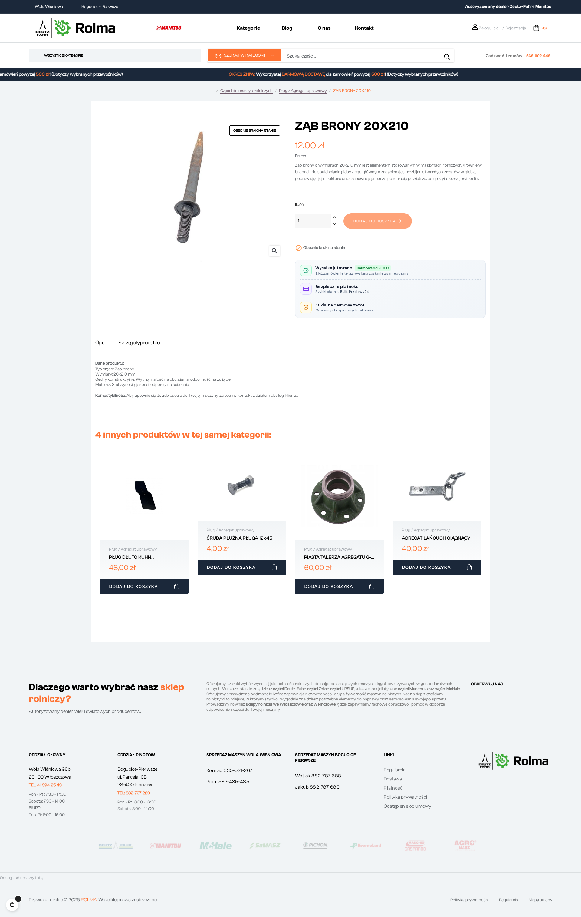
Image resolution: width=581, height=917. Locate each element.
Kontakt (364, 28)
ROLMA (89, 899)
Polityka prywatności (405, 797)
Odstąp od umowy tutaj (22, 878)
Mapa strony (540, 900)
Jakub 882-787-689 (317, 787)
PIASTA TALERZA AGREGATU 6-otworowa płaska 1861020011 (337, 558)
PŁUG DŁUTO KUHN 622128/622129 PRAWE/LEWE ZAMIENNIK (143, 558)
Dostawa (393, 779)
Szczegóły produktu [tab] (139, 342)
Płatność (393, 788)
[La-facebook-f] (473, 695)
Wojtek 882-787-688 (318, 776)
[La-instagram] (484, 695)
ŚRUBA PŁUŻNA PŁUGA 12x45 (239, 538)
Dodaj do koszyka (374, 221)
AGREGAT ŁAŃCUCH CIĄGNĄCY (436, 538)
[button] (45, 785)
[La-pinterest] (495, 695)
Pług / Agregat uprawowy (133, 549)
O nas (324, 28)
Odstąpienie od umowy (407, 806)
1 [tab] (290, 601)
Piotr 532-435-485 (228, 781)
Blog (287, 28)
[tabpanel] (144, 524)
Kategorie (248, 28)
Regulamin (395, 770)
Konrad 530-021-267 (229, 770)
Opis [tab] (99, 342)
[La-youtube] (506, 695)
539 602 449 (538, 55)
